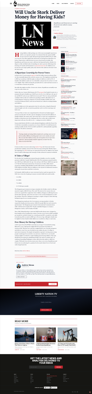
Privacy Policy (16, 381)
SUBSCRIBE (79, 3)
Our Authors (16, 377)
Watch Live (48, 378)
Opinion (31, 377)
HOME (53, 3)
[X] (72, 391)
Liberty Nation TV (49, 377)
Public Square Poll (66, 378)
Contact (15, 378)
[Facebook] (74, 391)
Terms (15, 382)
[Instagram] (77, 391)
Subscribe (58, 367)
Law (31, 382)
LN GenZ (48, 381)
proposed (41, 92)
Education (31, 381)
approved (33, 75)
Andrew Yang (38, 146)
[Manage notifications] (90, 392)
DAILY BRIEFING (65, 3)
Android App (65, 381)
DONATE (72, 3)
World (31, 378)
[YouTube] (75, 391)
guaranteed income (40, 65)
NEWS (58, 3)
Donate (64, 377)
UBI (26, 150)
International (49, 382)
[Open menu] (11, 3)
